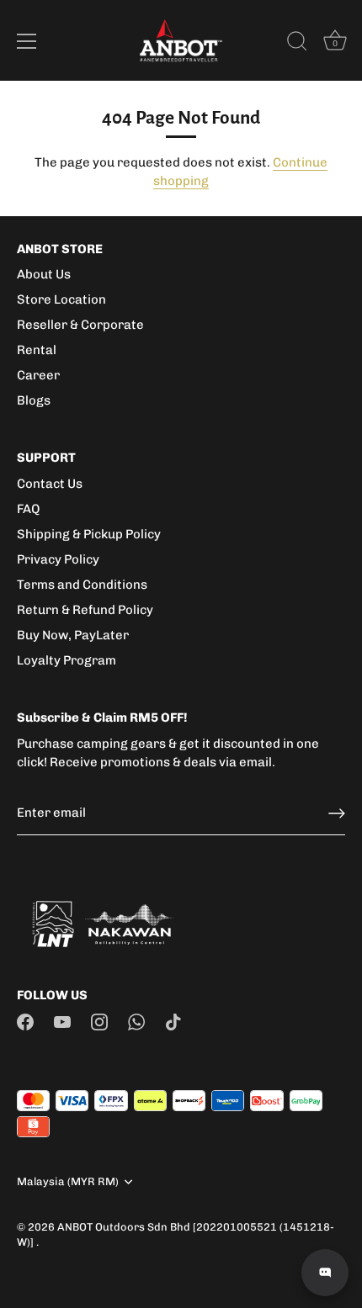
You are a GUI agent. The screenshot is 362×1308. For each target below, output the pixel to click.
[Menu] (26, 41)
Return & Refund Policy (85, 609)
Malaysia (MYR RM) (68, 1181)
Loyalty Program (66, 660)
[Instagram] (99, 1021)
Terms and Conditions (82, 584)
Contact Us (50, 483)
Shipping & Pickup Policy (89, 534)
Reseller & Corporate (80, 324)
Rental (36, 349)
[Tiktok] (173, 1021)
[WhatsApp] (136, 1021)
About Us (44, 274)
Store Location (61, 299)
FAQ (28, 508)
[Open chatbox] (325, 1272)
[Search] (297, 43)
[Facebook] (25, 1021)
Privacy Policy (58, 559)
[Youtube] (62, 1021)
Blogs (34, 400)
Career (38, 375)
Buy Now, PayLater (73, 635)
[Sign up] (336, 813)
